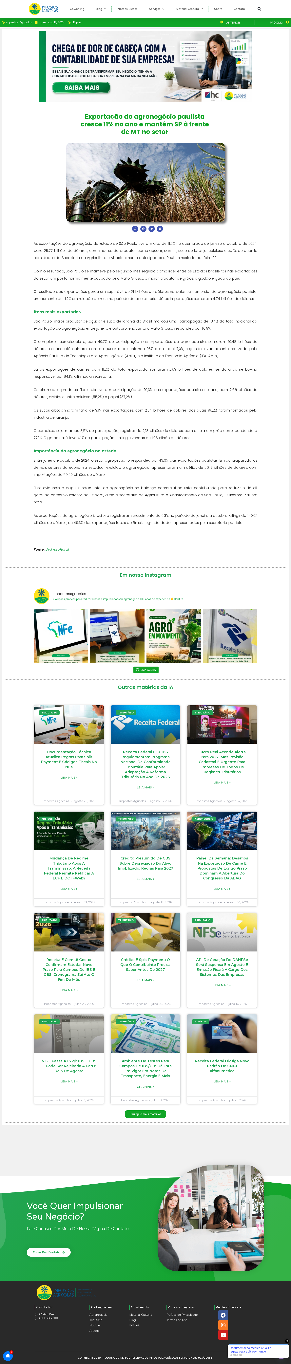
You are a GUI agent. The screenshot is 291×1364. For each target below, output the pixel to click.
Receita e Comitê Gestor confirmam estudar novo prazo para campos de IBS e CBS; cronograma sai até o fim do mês (69, 970)
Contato (239, 9)
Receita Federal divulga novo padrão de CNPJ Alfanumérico (222, 1066)
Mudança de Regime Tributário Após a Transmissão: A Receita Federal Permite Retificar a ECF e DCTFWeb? (69, 868)
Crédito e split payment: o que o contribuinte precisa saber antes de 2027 (145, 965)
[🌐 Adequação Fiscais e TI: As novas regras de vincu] (61, 636)
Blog (99, 9)
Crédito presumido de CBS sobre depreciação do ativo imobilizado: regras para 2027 (145, 863)
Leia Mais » (69, 777)
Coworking (77, 9)
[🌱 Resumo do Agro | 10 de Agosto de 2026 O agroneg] (173, 636)
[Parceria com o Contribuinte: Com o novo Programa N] (117, 636)
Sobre (218, 9)
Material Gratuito (187, 9)
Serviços (155, 9)
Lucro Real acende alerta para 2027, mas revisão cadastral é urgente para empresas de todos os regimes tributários (222, 762)
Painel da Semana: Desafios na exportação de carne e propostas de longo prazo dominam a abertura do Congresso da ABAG (222, 868)
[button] (259, 9)
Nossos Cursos (127, 9)
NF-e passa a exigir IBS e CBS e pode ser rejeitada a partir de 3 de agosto (69, 1066)
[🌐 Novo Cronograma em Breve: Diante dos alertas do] (230, 636)
